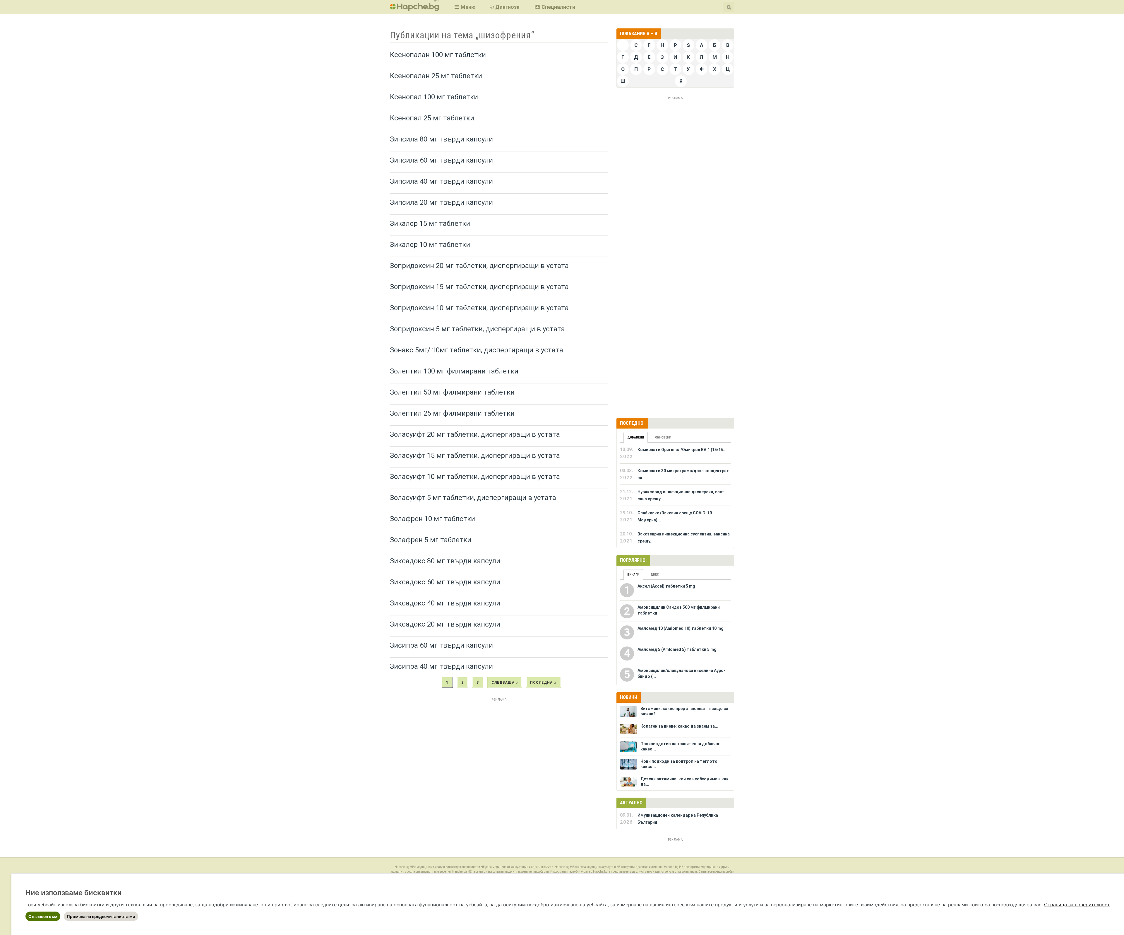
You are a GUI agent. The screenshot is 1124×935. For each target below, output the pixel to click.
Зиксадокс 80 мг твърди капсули (445, 561)
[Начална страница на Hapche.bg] (414, 9)
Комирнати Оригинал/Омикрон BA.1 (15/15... (682, 449)
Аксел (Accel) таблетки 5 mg (666, 586)
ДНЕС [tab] (654, 574)
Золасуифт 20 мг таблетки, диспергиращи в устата (475, 434)
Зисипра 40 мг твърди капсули (441, 666)
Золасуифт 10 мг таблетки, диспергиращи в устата (475, 476)
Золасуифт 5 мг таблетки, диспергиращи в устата (473, 498)
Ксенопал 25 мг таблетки (432, 118)
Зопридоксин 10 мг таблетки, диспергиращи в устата (479, 308)
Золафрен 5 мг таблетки (430, 540)
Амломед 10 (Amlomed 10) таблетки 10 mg (681, 628)
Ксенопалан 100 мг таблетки (438, 55)
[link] (1077, 904)
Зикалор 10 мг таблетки (430, 244)
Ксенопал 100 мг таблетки (434, 97)
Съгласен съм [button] (42, 916)
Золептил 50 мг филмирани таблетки (452, 392)
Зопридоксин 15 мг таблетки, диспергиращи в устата (479, 287)
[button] (464, 7)
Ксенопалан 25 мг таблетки (436, 76)
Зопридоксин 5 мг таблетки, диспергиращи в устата (477, 329)
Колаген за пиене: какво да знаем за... (679, 726)
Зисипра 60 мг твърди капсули (441, 645)
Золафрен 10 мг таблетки (432, 519)
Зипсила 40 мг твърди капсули (441, 181)
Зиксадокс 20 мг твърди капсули (445, 624)
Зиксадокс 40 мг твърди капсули (445, 603)
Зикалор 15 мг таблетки (430, 223)
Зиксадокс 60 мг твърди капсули (445, 582)
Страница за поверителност (1077, 904)
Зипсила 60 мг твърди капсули (441, 160)
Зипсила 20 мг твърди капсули (441, 202)
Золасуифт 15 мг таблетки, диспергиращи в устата (475, 455)
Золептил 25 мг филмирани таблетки (452, 413)
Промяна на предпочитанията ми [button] (101, 916)
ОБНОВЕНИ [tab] (663, 437)
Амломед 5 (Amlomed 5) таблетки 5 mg (677, 649)
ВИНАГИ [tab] (633, 574)
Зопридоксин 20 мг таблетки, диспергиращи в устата (479, 266)
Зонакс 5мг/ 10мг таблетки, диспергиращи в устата (476, 350)
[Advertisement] (499, 744)
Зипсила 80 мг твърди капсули (441, 139)
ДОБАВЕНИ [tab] (635, 437)
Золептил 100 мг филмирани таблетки (454, 371)
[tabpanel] (675, 495)
